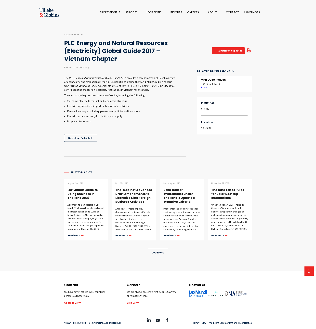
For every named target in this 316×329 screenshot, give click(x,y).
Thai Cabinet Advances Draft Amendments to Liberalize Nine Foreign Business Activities (133, 196)
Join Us (131, 302)
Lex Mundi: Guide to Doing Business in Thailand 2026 (82, 194)
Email (204, 87)
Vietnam (206, 127)
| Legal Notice (245, 323)
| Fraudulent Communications (222, 323)
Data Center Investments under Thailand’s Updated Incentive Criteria (179, 196)
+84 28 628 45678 (210, 83)
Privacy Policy (199, 323)
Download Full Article (80, 138)
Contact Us (71, 302)
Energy (205, 108)
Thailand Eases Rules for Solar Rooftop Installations (227, 194)
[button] (133, 12)
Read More (73, 235)
